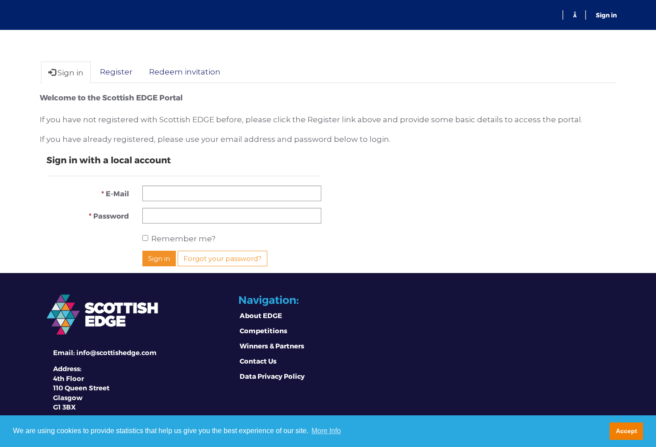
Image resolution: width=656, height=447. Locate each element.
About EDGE (261, 315)
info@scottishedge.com (116, 352)
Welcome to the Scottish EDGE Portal (111, 97)
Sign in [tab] (69, 72)
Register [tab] (116, 71)
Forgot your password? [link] (222, 258)
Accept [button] (626, 431)
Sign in (606, 15)
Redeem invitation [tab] (184, 71)
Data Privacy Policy (272, 376)
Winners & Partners (272, 346)
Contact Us (258, 361)
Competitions (263, 331)
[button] (574, 15)
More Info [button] (326, 431)
